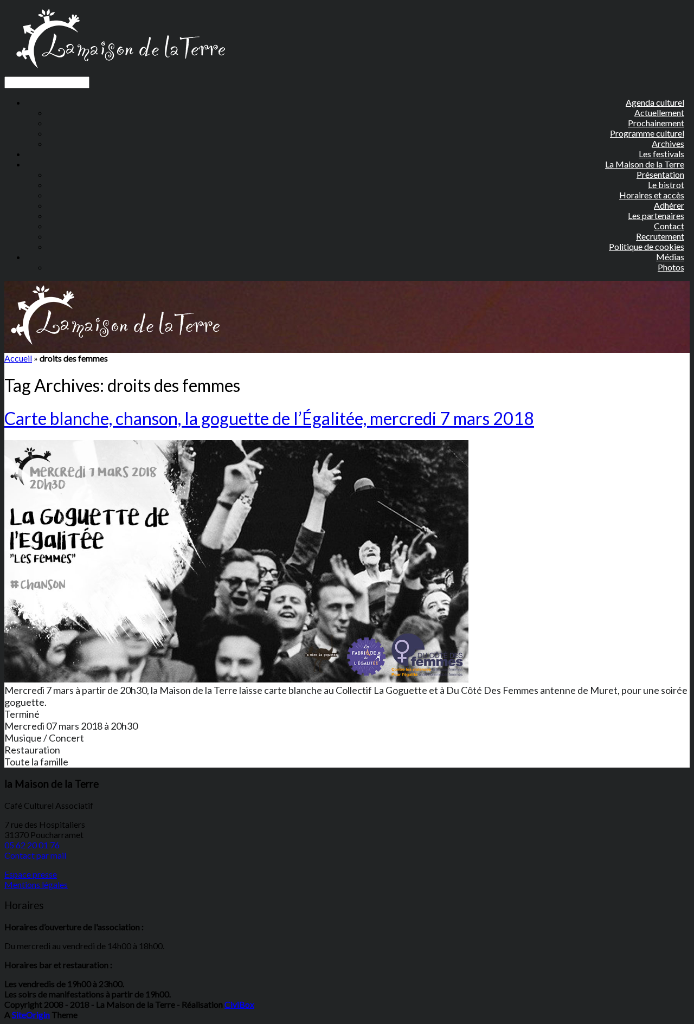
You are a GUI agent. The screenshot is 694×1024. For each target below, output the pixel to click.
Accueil (18, 358)
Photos (671, 267)
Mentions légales (36, 884)
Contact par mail (35, 855)
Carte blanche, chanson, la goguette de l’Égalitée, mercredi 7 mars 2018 (269, 418)
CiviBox (239, 1004)
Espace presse (30, 874)
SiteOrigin (31, 1014)
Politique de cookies (646, 246)
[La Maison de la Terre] (120, 71)
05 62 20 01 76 (32, 845)
